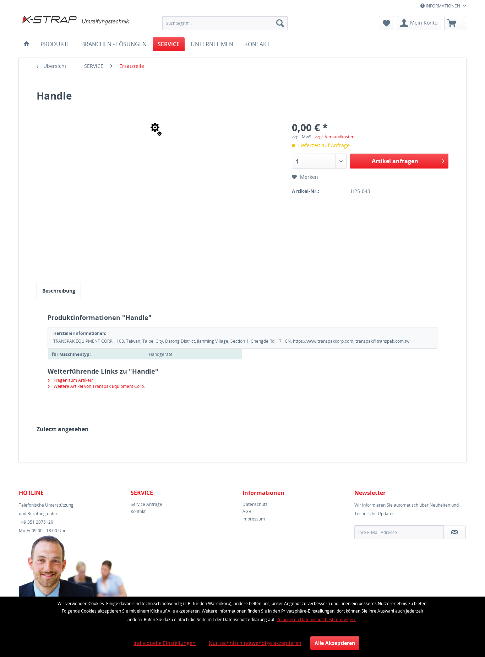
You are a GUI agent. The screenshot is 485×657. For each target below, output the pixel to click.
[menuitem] (225, 23)
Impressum (254, 519)
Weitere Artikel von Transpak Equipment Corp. (99, 386)
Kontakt (138, 511)
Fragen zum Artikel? (73, 380)
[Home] (26, 44)
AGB (247, 511)
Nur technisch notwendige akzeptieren (255, 643)
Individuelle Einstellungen (164, 643)
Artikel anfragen (395, 161)
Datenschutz (255, 504)
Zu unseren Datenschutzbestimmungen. (316, 619)
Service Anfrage (146, 504)
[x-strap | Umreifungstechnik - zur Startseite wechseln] (76, 25)
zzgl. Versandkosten (334, 137)
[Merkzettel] (386, 23)
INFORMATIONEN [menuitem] (443, 6)
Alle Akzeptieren (335, 643)
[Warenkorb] (455, 23)
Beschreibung (58, 290)
